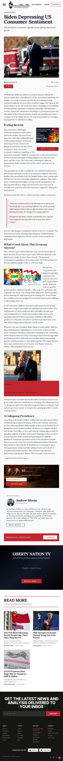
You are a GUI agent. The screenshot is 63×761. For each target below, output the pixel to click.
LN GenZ (35, 739)
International (36, 741)
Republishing (6, 735)
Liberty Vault (36, 737)
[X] (51, 757)
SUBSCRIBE (56, 4)
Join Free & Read (16, 484)
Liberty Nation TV (37, 732)
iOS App (50, 735)
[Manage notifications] (59, 758)
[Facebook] (53, 757)
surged (36, 252)
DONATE (46, 4)
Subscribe (53, 713)
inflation (17, 185)
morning (31, 95)
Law (19, 740)
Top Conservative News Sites (38, 729)
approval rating (16, 442)
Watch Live (36, 735)
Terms (4, 740)
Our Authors (6, 731)
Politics (19, 728)
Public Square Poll (53, 733)
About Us (5, 728)
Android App (51, 738)
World (19, 733)
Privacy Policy (6, 738)
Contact (5, 733)
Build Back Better (31, 106)
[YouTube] (56, 757)
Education (20, 738)
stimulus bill (52, 400)
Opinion (20, 731)
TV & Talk (20, 735)
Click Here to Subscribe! (47, 149)
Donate (50, 731)
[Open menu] (4, 4)
